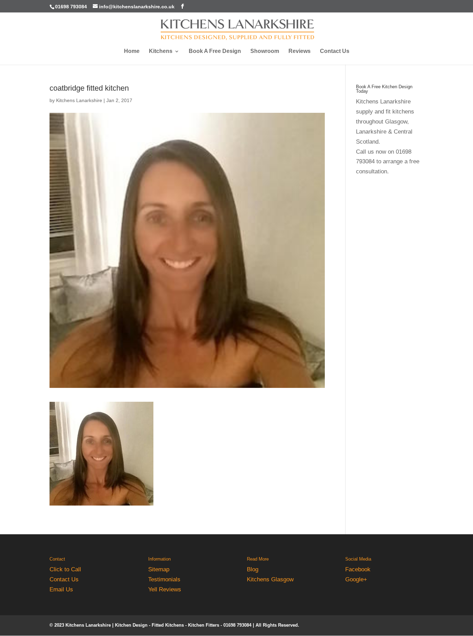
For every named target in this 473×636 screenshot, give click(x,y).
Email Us (61, 589)
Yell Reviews (164, 589)
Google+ (356, 579)
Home (132, 51)
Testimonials (164, 579)
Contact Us (334, 51)
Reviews (299, 51)
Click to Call (65, 569)
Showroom (264, 51)
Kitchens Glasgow (270, 579)
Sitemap (158, 569)
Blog (252, 569)
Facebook (358, 569)
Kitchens (160, 51)
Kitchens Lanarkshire (79, 100)
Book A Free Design (215, 51)
